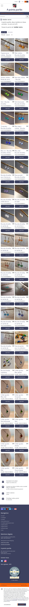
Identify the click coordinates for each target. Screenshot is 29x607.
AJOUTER (7, 59)
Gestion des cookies (5, 542)
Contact (16, 1)
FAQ (2, 530)
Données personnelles (5, 544)
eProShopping (4, 585)
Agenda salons (4, 526)
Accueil (2, 515)
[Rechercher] (27, 16)
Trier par (3, 34)
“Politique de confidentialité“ (11, 600)
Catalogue (3, 517)
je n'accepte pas (7, 604)
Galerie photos (4, 524)
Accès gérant (24, 585)
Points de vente (4, 528)
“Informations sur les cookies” (19, 598)
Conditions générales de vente (7, 523)
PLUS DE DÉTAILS (21, 377)
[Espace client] (19, 1)
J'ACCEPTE (22, 604)
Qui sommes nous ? (5, 521)
